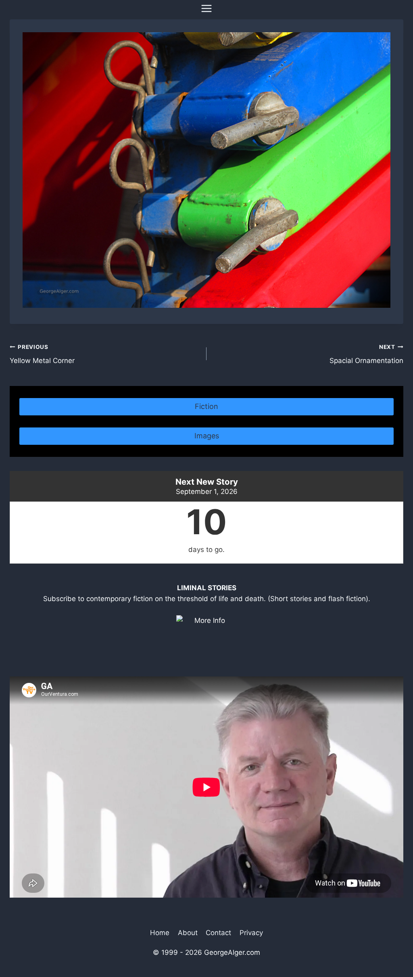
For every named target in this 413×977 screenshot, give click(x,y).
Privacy (251, 933)
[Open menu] (206, 8)
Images (206, 435)
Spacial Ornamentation (366, 354)
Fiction (206, 406)
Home (159, 933)
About (188, 933)
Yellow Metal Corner (42, 354)
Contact (218, 933)
